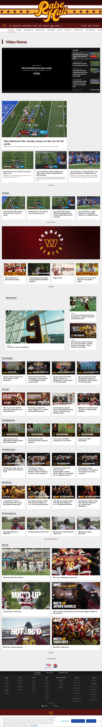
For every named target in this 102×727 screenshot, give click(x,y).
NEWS (6, 677)
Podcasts (20, 689)
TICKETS (77, 677)
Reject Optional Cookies (78, 721)
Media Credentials (94, 699)
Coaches (47, 689)
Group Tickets (77, 690)
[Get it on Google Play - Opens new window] (56, 707)
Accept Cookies (91, 721)
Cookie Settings (65, 721)
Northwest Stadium (61, 677)
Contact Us (93, 680)
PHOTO (33, 677)
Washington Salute (94, 686)
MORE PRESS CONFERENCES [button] (51, 539)
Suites (76, 695)
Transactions (47, 697)
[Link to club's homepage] (4, 26)
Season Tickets (77, 682)
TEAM (47, 677)
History (46, 699)
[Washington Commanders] (51, 713)
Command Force (93, 689)
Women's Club (94, 694)
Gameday (7, 682)
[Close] (99, 721)
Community (6, 693)
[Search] (81, 26)
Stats (47, 694)
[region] (51, 721)
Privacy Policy (34, 725)
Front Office (46, 691)
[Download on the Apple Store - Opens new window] (45, 706)
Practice (33, 686)
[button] (36, 73)
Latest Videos (20, 680)
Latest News (6, 680)
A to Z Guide (61, 684)
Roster (47, 680)
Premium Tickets (76, 685)
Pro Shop (94, 697)
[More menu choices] (61, 25)
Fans (34, 691)
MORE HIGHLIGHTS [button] (51, 222)
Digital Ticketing (76, 693)
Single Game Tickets (76, 688)
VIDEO (20, 677)
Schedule (47, 682)
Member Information (76, 698)
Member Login (77, 680)
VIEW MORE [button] (51, 185)
